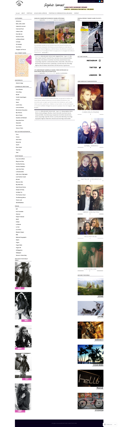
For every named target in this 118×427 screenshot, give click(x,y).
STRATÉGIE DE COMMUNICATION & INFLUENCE (60, 13)
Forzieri (18, 99)
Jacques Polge (38, 61)
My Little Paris (19, 184)
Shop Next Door (20, 120)
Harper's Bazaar (20, 216)
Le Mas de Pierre (68, 61)
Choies (18, 137)
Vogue (17, 242)
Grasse (68, 60)
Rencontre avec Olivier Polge (58, 118)
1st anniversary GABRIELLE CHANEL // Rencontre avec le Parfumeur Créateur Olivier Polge (51, 70)
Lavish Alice (19, 105)
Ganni (17, 102)
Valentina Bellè (67, 118)
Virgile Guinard (66, 65)
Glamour (18, 214)
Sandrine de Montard (21, 117)
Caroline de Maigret (43, 113)
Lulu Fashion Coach (21, 176)
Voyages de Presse (21, 49)
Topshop (18, 150)
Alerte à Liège (19, 83)
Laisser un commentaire (59, 20)
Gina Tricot (18, 139)
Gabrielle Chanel (63, 60)
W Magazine (19, 250)
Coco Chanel (56, 58)
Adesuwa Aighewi (65, 111)
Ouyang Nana (38, 118)
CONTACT (76, 13)
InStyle (17, 221)
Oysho (17, 144)
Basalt (17, 94)
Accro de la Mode (20, 158)
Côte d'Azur (50, 113)
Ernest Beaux (38, 60)
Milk (17, 234)
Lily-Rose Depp (53, 63)
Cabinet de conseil (20, 26)
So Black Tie (19, 192)
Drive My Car (19, 34)
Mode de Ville (19, 182)
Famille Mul (50, 60)
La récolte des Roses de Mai (52, 61)
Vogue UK (18, 247)
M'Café (18, 179)
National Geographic (21, 237)
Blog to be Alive (20, 161)
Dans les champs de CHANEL (66, 58)
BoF (17, 209)
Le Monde (18, 224)
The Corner (19, 125)
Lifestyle (18, 41)
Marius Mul (61, 63)
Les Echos (18, 229)
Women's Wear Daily (21, 255)
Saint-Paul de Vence (58, 65)
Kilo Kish (51, 116)
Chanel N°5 (44, 58)
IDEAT (17, 219)
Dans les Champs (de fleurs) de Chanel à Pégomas (49, 18)
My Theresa (19, 112)
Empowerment (56, 115)
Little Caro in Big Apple (21, 174)
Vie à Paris (18, 47)
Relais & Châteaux (43, 65)
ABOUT (23, 13)
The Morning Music (21, 197)
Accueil (18, 13)
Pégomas (37, 65)
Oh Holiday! (19, 44)
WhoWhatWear (20, 202)
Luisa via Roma (20, 107)
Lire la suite (45, 52)
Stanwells (18, 123)
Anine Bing (18, 92)
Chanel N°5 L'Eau (50, 58)
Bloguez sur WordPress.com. (24, 424)
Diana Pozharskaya (48, 115)
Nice (65, 63)
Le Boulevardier (20, 171)
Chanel (39, 58)
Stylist (17, 240)
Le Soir (17, 227)
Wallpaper (18, 252)
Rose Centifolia (51, 65)
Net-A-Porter (19, 115)
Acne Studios (19, 89)
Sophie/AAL (42, 20)
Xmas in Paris (19, 128)
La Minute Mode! (20, 39)
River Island (19, 147)
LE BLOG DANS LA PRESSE (40, 13)
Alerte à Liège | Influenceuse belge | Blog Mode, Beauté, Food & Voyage (34, 423)
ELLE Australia (19, 211)
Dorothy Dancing (20, 164)
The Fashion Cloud (20, 195)
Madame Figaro (20, 232)
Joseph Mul (43, 61)
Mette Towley (64, 116)
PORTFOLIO (29, 13)
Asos (17, 134)
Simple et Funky (20, 189)
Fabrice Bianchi (44, 60)
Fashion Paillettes (20, 166)
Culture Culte (19, 31)
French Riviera (57, 60)
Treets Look (19, 200)
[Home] (59, 5)
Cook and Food (20, 29)
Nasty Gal (18, 142)
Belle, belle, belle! (20, 23)
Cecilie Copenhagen (21, 97)
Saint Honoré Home (21, 187)
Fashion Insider (20, 36)
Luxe (58, 63)
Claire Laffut (58, 113)
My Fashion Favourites (21, 110)
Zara (17, 152)
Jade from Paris (20, 169)
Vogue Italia (19, 245)
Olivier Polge (69, 63)
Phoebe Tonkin (49, 118)
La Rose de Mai (61, 61)
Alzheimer (18, 21)
